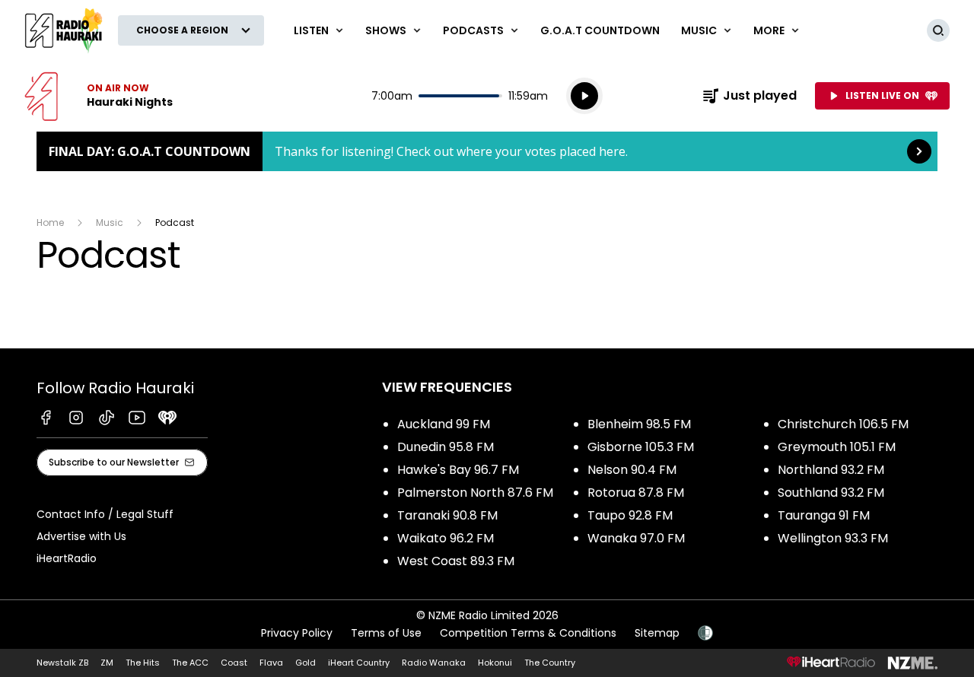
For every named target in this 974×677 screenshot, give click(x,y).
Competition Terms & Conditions (528, 632)
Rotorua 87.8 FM (635, 492)
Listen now (98, 95)
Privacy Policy (297, 632)
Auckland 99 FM (443, 424)
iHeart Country (359, 662)
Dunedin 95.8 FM (445, 447)
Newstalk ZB (62, 662)
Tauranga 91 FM (824, 515)
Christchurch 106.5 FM (843, 424)
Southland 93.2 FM (831, 492)
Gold (305, 662)
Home (50, 222)
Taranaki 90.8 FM (447, 515)
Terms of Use (386, 632)
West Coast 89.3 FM (455, 561)
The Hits (143, 662)
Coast (234, 662)
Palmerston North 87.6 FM (475, 492)
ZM (106, 662)
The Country (549, 662)
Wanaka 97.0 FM (636, 538)
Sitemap (657, 632)
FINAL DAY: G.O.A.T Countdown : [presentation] (487, 151)
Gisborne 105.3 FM (640, 447)
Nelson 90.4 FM (631, 469)
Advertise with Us (81, 536)
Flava (271, 662)
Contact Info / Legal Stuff (105, 514)
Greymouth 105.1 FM (837, 447)
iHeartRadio (67, 558)
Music (109, 222)
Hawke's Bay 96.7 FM (458, 469)
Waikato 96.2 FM (445, 538)
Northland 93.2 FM (831, 469)
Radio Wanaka (434, 662)
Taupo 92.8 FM (630, 515)
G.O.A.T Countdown (600, 30)
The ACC (190, 662)
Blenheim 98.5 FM (639, 424)
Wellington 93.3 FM (833, 538)
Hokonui (495, 662)
